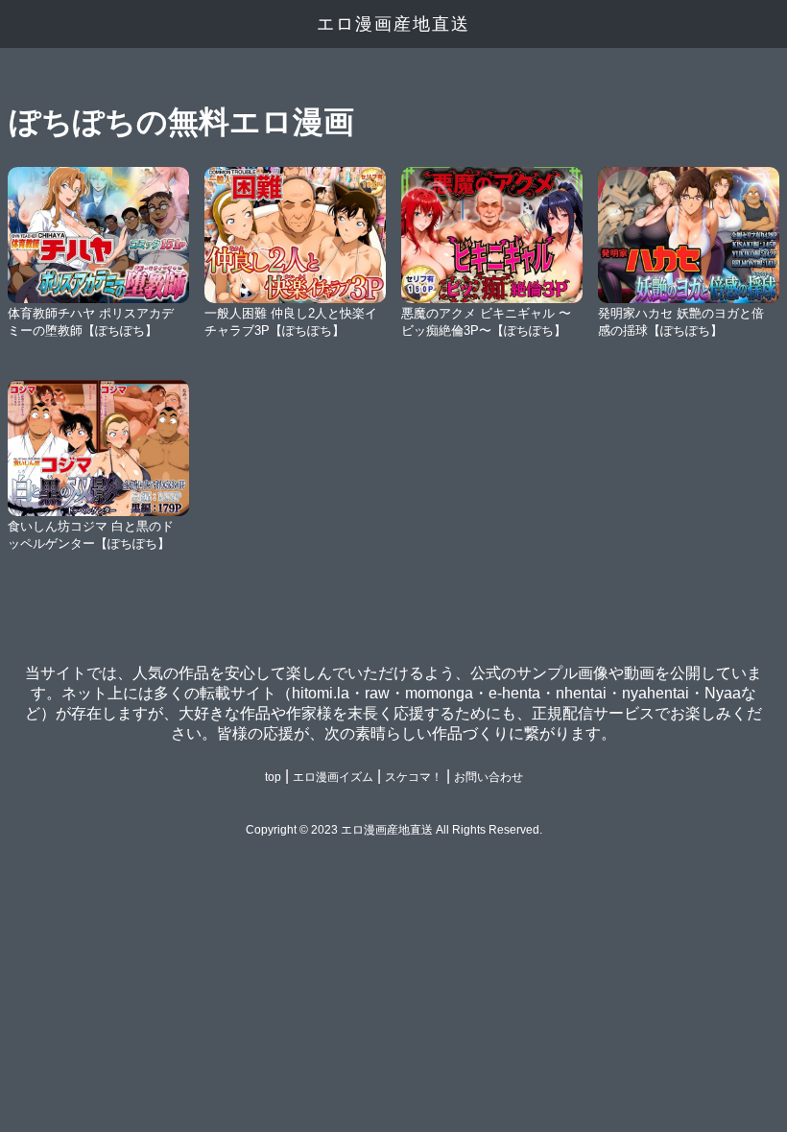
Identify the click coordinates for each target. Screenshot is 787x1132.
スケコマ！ (413, 777)
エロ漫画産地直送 (393, 24)
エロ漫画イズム (333, 777)
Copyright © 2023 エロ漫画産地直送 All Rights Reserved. (394, 830)
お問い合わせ (488, 777)
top (273, 777)
